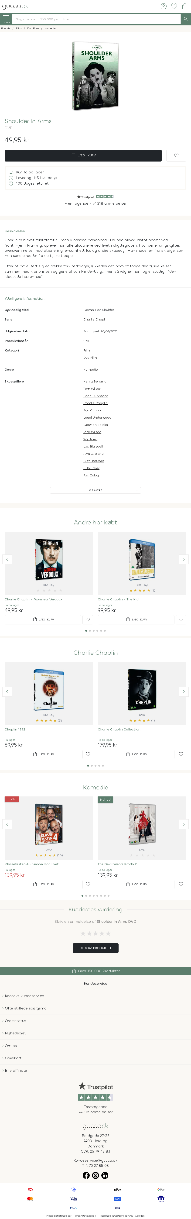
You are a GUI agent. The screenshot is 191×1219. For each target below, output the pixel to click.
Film (86, 350)
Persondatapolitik (85, 1216)
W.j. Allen (90, 439)
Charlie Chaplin (95, 319)
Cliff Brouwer (93, 461)
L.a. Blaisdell (93, 446)
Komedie (90, 369)
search (186, 19)
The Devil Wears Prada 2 (117, 864)
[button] (7, 559)
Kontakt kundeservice (24, 995)
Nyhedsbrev (15, 1033)
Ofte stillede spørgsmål (26, 1008)
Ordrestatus (15, 1020)
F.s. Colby (91, 475)
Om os (11, 1045)
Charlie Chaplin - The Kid (118, 599)
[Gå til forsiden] (95, 1125)
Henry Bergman (96, 381)
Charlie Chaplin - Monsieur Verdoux (33, 599)
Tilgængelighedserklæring (115, 1216)
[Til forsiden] (15, 5)
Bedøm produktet (95, 948)
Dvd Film (90, 357)
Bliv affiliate (16, 1070)
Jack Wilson (92, 432)
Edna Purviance (95, 396)
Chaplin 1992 (15, 729)
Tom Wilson (92, 388)
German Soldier (95, 425)
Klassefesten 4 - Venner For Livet (32, 864)
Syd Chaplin (92, 410)
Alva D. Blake (93, 453)
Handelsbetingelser (58, 1216)
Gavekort (13, 1058)
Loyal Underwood (97, 417)
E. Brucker (91, 468)
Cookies (140, 1216)
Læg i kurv (83, 155)
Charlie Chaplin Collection (119, 729)
